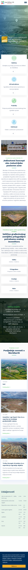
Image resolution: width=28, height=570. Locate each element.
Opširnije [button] (5, 562)
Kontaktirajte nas (14, 32)
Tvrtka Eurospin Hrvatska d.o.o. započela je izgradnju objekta (13, 464)
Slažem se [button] (14, 566)
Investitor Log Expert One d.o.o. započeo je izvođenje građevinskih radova (14, 419)
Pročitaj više (6, 387)
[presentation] (3, 51)
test (4, 384)
